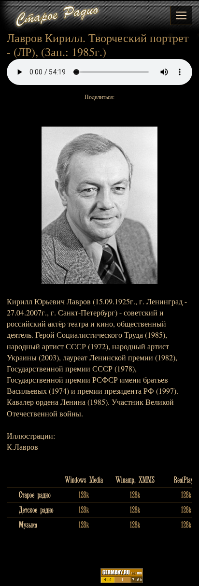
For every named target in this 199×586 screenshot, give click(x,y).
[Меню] (181, 15)
